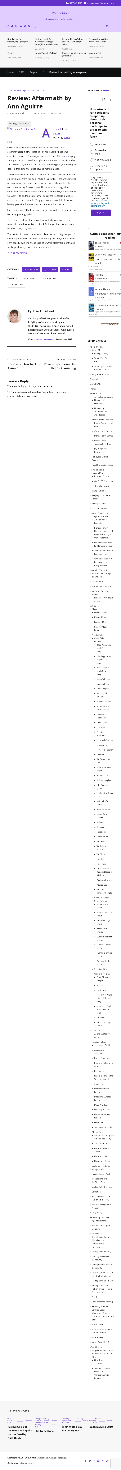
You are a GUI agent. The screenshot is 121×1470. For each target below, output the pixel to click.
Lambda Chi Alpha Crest (105, 795)
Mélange (100, 822)
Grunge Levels (98, 491)
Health (46, 1421)
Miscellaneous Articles (100, 1166)
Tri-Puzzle (101, 1017)
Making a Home (99, 503)
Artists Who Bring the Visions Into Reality (104, 1137)
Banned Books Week (101, 1174)
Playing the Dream (102, 1161)
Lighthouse (101, 990)
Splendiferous (102, 836)
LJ (52, 1423)
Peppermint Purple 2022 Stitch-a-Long (104, 1009)
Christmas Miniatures (101, 734)
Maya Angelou (100, 1105)
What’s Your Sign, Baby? (104, 1024)
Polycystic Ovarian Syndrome (100, 458)
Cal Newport (94, 267)
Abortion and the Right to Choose (102, 575)
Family (46, 1419)
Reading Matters (99, 1042)
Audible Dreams (101, 1143)
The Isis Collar (102, 242)
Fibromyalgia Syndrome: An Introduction (100, 411)
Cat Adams (100, 246)
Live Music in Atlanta (103, 612)
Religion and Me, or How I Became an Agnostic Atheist (102, 1353)
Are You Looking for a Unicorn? (102, 1227)
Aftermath (62, 156)
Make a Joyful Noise (102, 803)
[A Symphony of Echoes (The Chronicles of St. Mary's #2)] (91, 311)
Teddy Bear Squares (101, 848)
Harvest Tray (102, 775)
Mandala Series (103, 809)
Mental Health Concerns (102, 419)
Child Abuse (97, 581)
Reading (41, 90)
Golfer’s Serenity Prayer (104, 769)
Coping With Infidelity (101, 1251)
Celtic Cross (102, 722)
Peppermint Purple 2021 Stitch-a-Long (104, 998)
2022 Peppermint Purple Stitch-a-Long (104, 671)
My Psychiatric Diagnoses (100, 450)
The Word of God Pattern (104, 954)
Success (100, 841)
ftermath (57, 129)
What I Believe (96, 1347)
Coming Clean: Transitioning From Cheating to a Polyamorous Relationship (100, 1240)
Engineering (102, 745)
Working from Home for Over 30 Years (103, 368)
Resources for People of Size (103, 599)
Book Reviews (14, 90)
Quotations (29, 90)
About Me (96, 350)
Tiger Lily (100, 859)
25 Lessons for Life (102, 1045)
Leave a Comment (56, 113)
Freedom (100, 754)
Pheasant (100, 827)
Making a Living (101, 353)
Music (94, 609)
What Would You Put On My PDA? (72, 1429)
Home (54, 1421)
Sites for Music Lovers (100, 628)
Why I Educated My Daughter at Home (100, 515)
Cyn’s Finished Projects (100, 640)
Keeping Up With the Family (101, 497)
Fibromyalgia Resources (100, 402)
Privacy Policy (96, 1212)
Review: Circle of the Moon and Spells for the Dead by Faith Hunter (19, 1432)
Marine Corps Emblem (102, 816)
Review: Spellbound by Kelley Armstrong (60, 364)
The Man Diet (97, 1324)
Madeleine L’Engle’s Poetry (102, 1098)
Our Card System (99, 508)
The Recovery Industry (102, 586)
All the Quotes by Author (102, 1035)
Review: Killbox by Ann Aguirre (23, 364)
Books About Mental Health (103, 424)
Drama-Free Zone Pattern (104, 914)
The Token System (102, 486)
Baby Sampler (103, 688)
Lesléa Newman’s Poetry (101, 1090)
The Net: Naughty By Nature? (101, 1206)
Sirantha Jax (16, 285)
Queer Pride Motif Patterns (104, 938)
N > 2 (94, 1297)
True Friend (101, 864)
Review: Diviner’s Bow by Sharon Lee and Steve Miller (74, 42)
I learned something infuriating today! (98, 40)
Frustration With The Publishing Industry (101, 1198)
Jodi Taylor (100, 309)
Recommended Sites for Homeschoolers (103, 544)
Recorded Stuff (100, 622)
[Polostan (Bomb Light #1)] (91, 280)
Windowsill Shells (104, 880)
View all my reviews (17, 252)
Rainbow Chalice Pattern (104, 946)
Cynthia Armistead (15, 113)
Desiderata (99, 1071)
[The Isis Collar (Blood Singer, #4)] (91, 248)
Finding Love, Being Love (102, 1281)
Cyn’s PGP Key (96, 384)
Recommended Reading (102, 1302)
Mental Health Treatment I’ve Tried (102, 442)
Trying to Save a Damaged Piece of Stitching (104, 872)
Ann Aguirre (28, 278)
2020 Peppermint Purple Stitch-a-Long (104, 648)
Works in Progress (102, 974)
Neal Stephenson (102, 278)
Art (90, 1419)
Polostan (99, 275)
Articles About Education (100, 521)
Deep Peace (102, 985)
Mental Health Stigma (103, 436)
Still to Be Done (44, 1431)
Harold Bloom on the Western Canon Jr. (103, 1077)
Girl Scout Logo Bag (104, 761)
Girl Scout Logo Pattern (104, 922)
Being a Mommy (99, 473)
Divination (96, 1192)
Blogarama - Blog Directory (20, 1463)
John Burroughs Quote (103, 787)
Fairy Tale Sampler (105, 750)
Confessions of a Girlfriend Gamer (99, 1180)
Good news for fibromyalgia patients (17, 40)
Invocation (99, 1084)
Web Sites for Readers (103, 1127)
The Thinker (102, 854)
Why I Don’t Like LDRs (102, 1342)
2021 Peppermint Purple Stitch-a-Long (104, 659)
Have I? (10, 53)
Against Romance (99, 1221)
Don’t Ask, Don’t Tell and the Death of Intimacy (102, 1274)
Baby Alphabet (103, 684)
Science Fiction (48, 278)
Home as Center (97, 470)
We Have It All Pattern (103, 963)
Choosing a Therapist (104, 431)
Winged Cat (102, 885)
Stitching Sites (100, 969)
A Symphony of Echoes (106, 305)
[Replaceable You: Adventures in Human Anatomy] (91, 295)
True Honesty (98, 1337)
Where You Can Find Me (103, 360)
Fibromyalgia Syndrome (102, 397)
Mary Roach (100, 297)
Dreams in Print (100, 1156)
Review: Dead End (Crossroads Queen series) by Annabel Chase (46, 42)
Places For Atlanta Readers (102, 1116)
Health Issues (96, 393)
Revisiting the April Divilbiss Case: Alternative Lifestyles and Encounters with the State (102, 1313)
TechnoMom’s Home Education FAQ (103, 552)
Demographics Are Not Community (102, 1266)
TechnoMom (61, 13)
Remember (98, 1122)
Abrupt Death (98, 1169)
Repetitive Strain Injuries (102, 465)
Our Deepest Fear (102, 1109)
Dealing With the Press (102, 1187)
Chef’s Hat (101, 727)
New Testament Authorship (101, 1362)
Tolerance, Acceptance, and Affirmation (102, 1331)
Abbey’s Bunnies (104, 679)
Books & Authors (102, 1058)
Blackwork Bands (104, 701)
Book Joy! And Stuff (101, 1427)
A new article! (95, 53)
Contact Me (95, 379)
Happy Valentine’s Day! (46, 53)
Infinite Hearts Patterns (103, 930)
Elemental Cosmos (105, 740)
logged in (26, 386)
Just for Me (94, 606)
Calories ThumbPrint (101, 716)
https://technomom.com (45, 339)
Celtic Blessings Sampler (104, 979)
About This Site (96, 347)
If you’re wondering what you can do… (74, 54)
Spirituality (67, 1421)
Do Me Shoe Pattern (102, 906)
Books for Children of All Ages (104, 1064)
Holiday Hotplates (104, 780)
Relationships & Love (99, 1217)
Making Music (100, 617)
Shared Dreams (99, 1132)
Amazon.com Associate (100, 1052)
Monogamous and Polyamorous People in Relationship (102, 1289)
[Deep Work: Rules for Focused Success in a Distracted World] (91, 260)
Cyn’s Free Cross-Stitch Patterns (102, 899)
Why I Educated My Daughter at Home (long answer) (103, 562)
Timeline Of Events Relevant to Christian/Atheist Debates (102, 1373)
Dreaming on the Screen (101, 1150)
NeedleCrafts (98, 635)
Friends (93, 389)
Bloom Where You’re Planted (103, 708)
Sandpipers (101, 832)
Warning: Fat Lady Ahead (100, 593)
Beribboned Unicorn (102, 695)
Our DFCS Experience (103, 481)
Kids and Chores (101, 476)
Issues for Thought (98, 570)
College (38, 1419)
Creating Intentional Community (100, 1258)
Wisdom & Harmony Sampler (104, 891)
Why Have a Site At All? (102, 374)
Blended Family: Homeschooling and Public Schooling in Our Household (103, 533)
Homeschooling (41, 1423)
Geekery (65, 1419)
